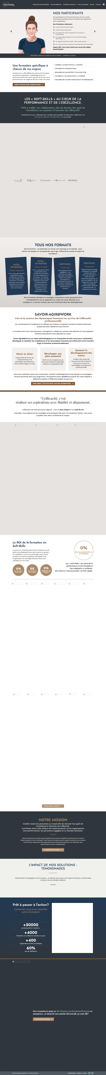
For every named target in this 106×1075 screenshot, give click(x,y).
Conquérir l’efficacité (69, 4)
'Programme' (89, 266)
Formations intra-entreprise (41, 4)
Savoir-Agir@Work (56, 4)
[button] (11, 31)
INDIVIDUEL (65, 264)
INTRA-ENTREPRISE (41, 262)
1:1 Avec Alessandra (82, 4)
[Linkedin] (89, 1073)
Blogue (92, 4)
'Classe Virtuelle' (40, 267)
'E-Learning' (65, 267)
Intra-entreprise (17, 266)
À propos (98, 4)
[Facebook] (92, 1073)
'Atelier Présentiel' (17, 270)
